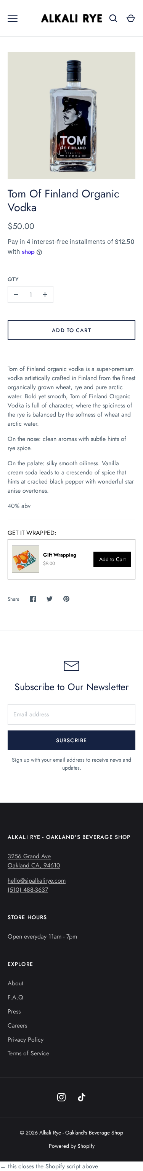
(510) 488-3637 (28, 889)
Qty (13, 279)
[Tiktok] (82, 1097)
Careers (17, 1025)
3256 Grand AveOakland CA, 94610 (34, 861)
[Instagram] (61, 1097)
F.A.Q (15, 997)
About (15, 983)
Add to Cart (71, 330)
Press (14, 1011)
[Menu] (12, 18)
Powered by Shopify (72, 1146)
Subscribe (71, 740)
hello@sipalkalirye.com (37, 880)
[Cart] (130, 18)
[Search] (113, 18)
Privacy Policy (25, 1039)
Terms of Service (28, 1053)
